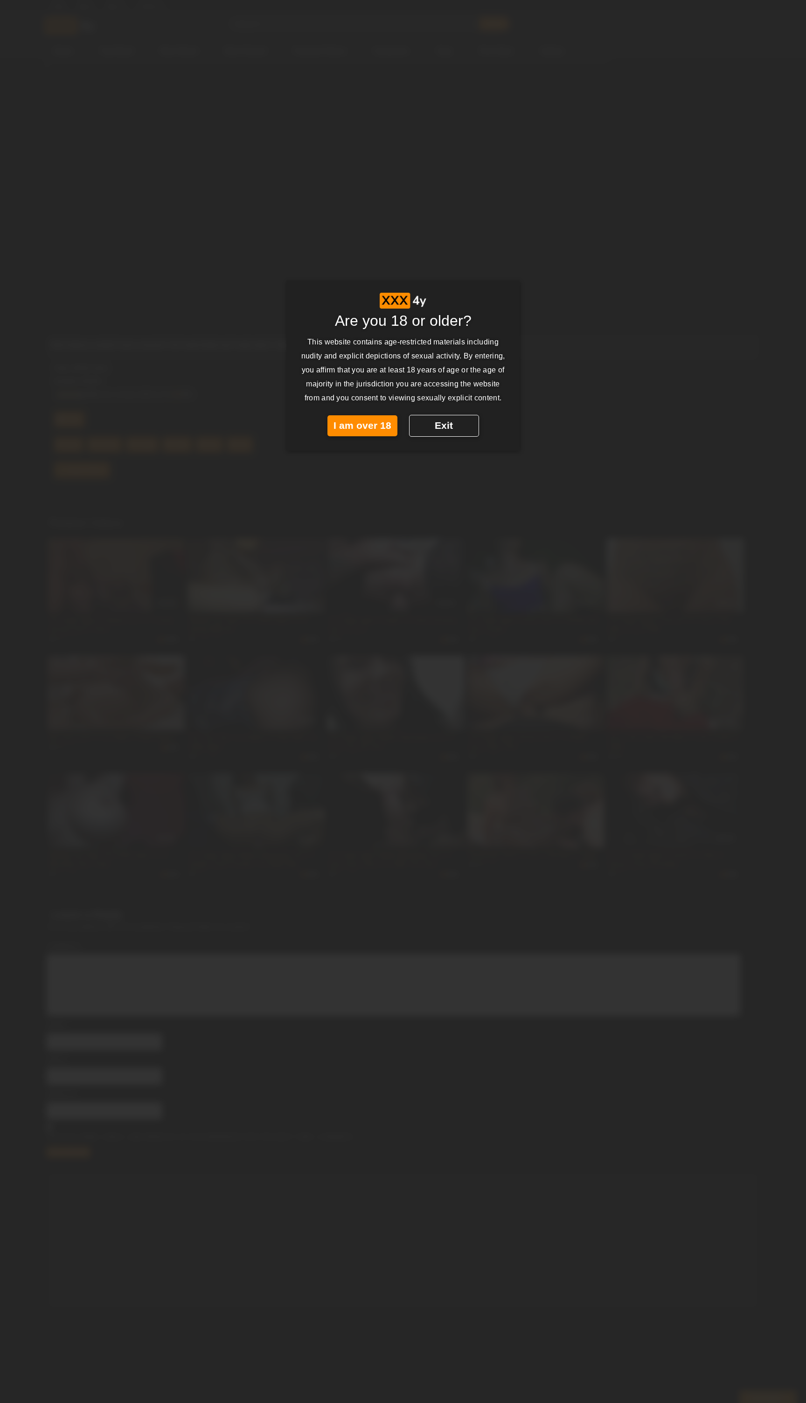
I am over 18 (362, 425)
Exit (444, 425)
